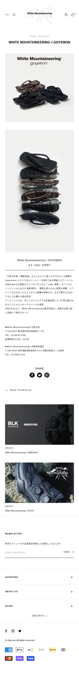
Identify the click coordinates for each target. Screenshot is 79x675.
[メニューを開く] (7, 15)
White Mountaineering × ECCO (19, 511)
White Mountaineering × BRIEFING (21, 452)
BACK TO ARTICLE (20, 390)
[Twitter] (19, 631)
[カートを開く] (72, 15)
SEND (66, 552)
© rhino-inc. (10, 640)
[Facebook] (6, 631)
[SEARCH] (14, 14)
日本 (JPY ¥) (38, 616)
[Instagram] (13, 631)
